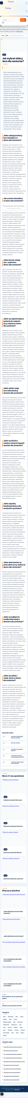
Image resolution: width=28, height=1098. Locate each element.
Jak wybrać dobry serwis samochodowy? (17, 762)
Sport (4, 1030)
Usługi (17, 1032)
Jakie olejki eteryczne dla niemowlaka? (12, 1068)
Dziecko (21, 1016)
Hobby (10, 1019)
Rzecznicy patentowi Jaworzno (13, 878)
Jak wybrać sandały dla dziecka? (17, 750)
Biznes (4, 54)
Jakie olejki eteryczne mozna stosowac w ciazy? (14, 1061)
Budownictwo (10, 1016)
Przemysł (10, 1027)
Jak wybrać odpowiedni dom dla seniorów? (17, 737)
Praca (20, 1024)
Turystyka (23, 1030)
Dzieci (17, 1016)
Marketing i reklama (7, 1021)
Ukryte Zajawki (6, 1032)
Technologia (10, 1030)
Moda (14, 1021)
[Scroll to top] (2, 1094)
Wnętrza (22, 1032)
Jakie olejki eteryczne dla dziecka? (11, 1076)
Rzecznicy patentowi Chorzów (13, 826)
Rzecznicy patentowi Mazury (13, 852)
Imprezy (15, 1019)
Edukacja (5, 1019)
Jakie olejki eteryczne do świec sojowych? (13, 1047)
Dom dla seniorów (15, 743)
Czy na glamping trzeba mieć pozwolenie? (13, 1054)
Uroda (12, 1032)
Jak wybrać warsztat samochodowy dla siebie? (17, 756)
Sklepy (21, 1027)
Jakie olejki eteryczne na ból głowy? (11, 1079)
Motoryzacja (20, 1021)
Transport (16, 1030)
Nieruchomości (6, 1024)
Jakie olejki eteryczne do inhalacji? (11, 1065)
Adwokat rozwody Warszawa (13, 800)
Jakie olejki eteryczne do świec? (14, 936)
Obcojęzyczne (14, 1024)
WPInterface (19, 31)
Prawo (4, 1027)
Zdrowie (4, 1035)
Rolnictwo (16, 1027)
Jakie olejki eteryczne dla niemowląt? (12, 1072)
